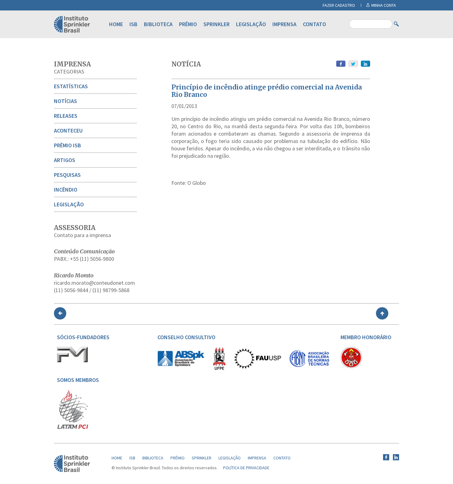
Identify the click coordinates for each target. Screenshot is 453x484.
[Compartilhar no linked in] (365, 64)
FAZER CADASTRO (339, 5)
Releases (65, 115)
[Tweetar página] (353, 64)
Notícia (186, 64)
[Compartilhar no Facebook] (340, 64)
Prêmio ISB (67, 145)
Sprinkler (216, 24)
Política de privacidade (246, 467)
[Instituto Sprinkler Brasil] (72, 470)
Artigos (64, 160)
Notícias (65, 101)
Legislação (251, 24)
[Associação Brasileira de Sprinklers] (180, 365)
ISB (133, 24)
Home (116, 24)
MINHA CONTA (383, 5)
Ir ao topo (382, 313)
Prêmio (188, 24)
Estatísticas (71, 86)
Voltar (60, 313)
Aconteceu (68, 130)
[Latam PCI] (72, 427)
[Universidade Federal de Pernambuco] (219, 368)
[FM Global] (72, 360)
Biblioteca (158, 24)
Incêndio (65, 189)
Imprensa (284, 24)
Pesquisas (67, 174)
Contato (314, 24)
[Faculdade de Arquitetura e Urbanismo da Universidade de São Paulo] (257, 367)
